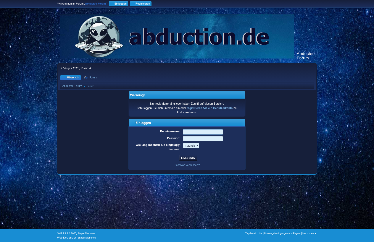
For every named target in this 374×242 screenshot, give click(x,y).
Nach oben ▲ (309, 233)
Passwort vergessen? (187, 165)
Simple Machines (86, 233)
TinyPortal (250, 233)
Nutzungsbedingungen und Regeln (282, 233)
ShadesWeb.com (87, 237)
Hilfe (260, 233)
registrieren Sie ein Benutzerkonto (210, 108)
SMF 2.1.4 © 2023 (66, 233)
